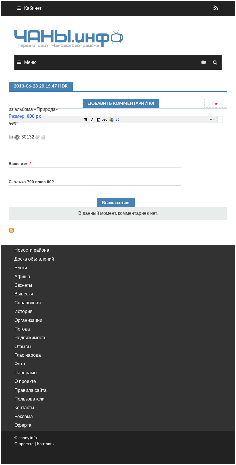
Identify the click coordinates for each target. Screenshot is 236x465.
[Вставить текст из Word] (111, 119)
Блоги (20, 267)
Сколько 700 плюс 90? (31, 181)
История (23, 311)
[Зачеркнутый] (105, 119)
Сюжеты (23, 285)
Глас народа (27, 355)
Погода (22, 329)
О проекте (25, 381)
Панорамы (25, 372)
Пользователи (29, 398)
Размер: (25, 116)
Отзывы (22, 346)
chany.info (27, 437)
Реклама (23, 416)
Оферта (22, 425)
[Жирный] (86, 119)
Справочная (27, 302)
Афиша (22, 276)
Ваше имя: (20, 163)
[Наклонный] (92, 119)
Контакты (24, 407)
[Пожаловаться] (11, 136)
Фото (19, 363)
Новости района (31, 250)
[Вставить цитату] (117, 119)
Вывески (23, 293)
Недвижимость (30, 337)
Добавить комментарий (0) (121, 103)
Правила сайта (30, 390)
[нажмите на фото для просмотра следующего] (9, 102)
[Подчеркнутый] (98, 119)
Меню (30, 62)
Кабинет (32, 8)
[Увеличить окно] (220, 117)
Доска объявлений (34, 259)
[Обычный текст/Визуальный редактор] (213, 119)
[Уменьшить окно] (220, 120)
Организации (28, 320)
